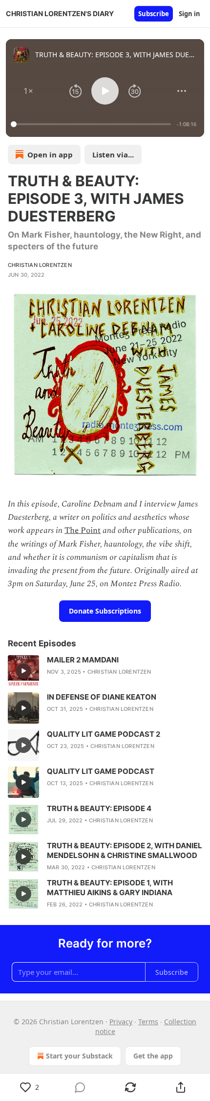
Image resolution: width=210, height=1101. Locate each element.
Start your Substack (79, 1055)
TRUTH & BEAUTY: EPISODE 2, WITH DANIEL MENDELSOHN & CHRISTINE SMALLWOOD (124, 850)
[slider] (92, 124)
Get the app (153, 1055)
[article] (105, 670)
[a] (23, 671)
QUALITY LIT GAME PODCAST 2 (103, 734)
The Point (82, 530)
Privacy (120, 1021)
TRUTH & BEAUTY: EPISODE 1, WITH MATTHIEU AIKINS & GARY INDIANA (110, 887)
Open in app (50, 154)
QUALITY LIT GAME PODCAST (100, 771)
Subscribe (153, 13)
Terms (148, 1021)
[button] (28, 91)
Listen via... (113, 154)
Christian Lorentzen (40, 265)
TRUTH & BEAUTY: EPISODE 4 (99, 808)
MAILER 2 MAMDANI (83, 659)
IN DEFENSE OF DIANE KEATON (101, 697)
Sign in (189, 13)
